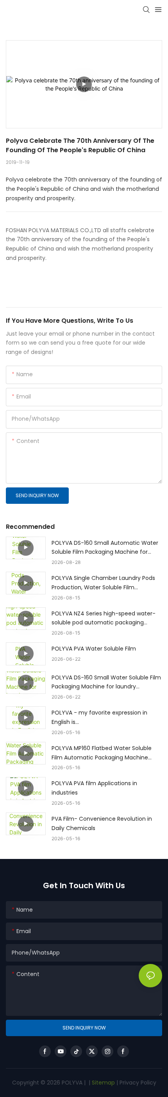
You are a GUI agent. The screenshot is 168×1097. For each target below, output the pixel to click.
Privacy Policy (138, 1082)
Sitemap (102, 1082)
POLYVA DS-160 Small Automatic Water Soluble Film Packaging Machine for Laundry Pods (105, 548)
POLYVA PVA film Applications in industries (94, 788)
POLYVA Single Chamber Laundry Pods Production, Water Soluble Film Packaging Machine (103, 583)
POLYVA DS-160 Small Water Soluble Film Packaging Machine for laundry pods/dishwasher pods (106, 683)
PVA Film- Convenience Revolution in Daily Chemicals (102, 823)
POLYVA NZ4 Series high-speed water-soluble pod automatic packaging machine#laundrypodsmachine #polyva (103, 619)
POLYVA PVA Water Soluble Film (94, 649)
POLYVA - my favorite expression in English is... (99, 717)
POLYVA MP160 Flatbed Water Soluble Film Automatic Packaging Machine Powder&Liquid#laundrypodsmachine (103, 753)
